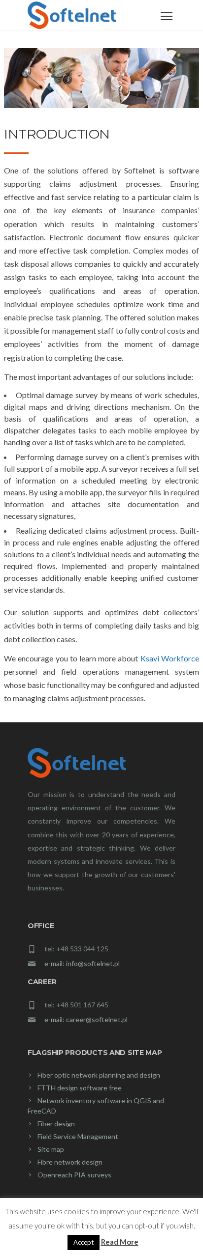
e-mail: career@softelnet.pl (86, 1019)
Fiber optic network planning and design (98, 1075)
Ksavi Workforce (169, 658)
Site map (50, 1149)
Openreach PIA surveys (74, 1174)
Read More (119, 1241)
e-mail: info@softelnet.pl (82, 963)
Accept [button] (83, 1242)
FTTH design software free (79, 1088)
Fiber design (56, 1123)
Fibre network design (69, 1162)
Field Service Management (77, 1136)
